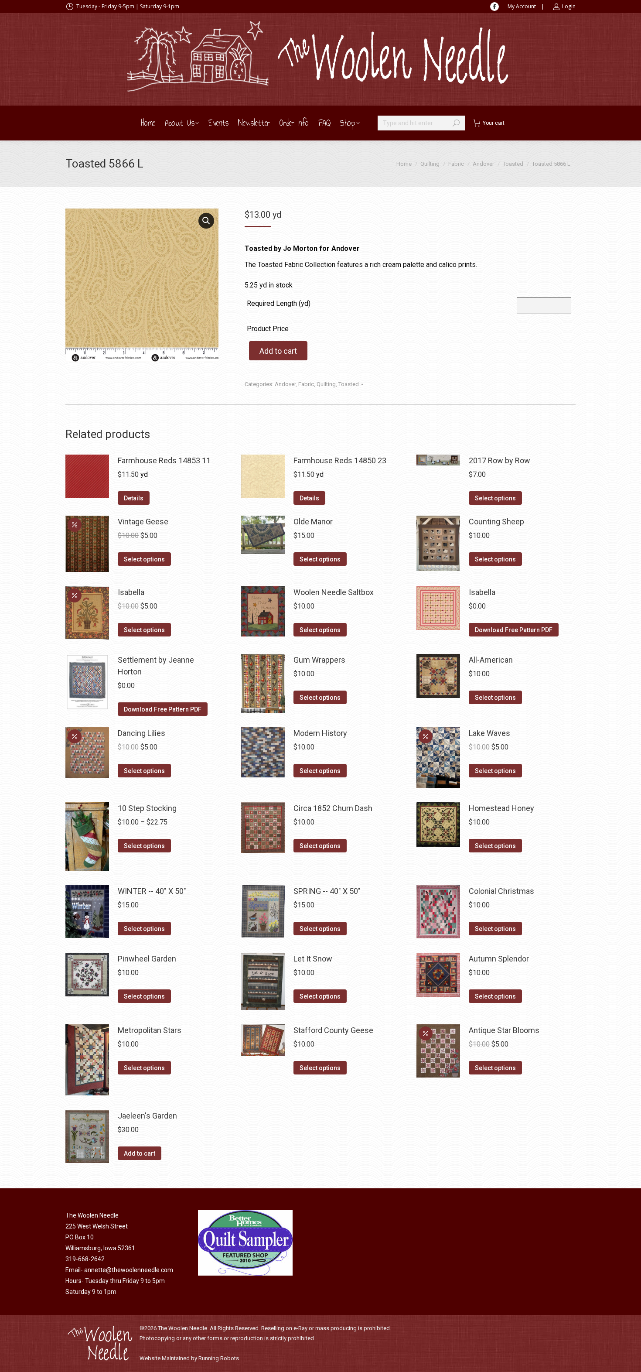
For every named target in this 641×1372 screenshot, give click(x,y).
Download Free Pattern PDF (513, 629)
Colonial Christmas (501, 891)
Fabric (306, 384)
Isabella (131, 592)
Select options (495, 498)
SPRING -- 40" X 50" (327, 891)
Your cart (494, 123)
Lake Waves (489, 733)
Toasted (348, 384)
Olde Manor (313, 521)
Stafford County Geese (333, 1030)
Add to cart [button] (139, 1153)
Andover (285, 384)
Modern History (320, 733)
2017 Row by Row (499, 460)
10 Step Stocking (147, 808)
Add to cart (278, 351)
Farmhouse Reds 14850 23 (339, 460)
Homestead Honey (501, 808)
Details (133, 498)
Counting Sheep (496, 521)
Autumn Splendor (499, 958)
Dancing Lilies (141, 733)
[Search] (456, 123)
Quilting (326, 384)
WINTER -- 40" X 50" (152, 891)
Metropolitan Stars (149, 1030)
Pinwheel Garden (147, 958)
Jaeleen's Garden (147, 1115)
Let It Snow (312, 958)
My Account (522, 6)
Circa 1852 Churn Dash (332, 808)
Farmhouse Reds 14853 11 (164, 460)
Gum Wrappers (319, 659)
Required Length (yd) (278, 303)
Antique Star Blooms (504, 1030)
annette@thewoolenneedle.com (128, 1269)
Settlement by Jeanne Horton (156, 665)
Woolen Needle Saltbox (333, 592)
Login (569, 6)
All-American (491, 659)
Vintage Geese (143, 521)
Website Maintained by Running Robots (189, 1358)
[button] (206, 221)
